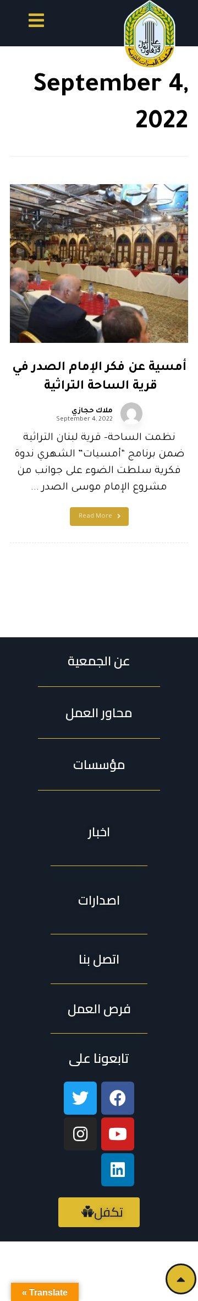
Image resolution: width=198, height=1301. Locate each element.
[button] (36, 22)
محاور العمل (99, 712)
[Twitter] (80, 1098)
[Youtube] (117, 1134)
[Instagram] (80, 1134)
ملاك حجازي (92, 411)
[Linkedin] (117, 1169)
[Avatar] (131, 413)
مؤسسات (99, 764)
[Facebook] (117, 1098)
